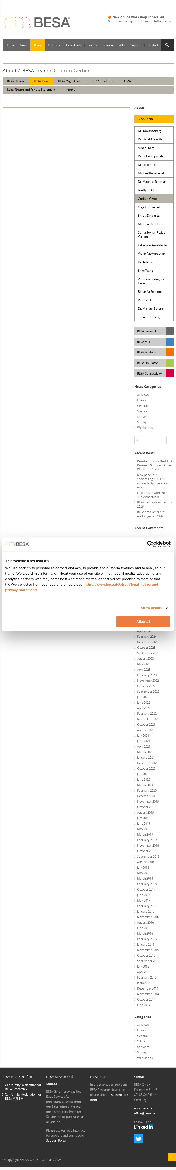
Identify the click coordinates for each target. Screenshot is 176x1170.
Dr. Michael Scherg (150, 308)
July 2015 (143, 966)
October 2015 (146, 955)
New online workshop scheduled (138, 17)
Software (143, 417)
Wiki (122, 45)
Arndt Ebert (146, 148)
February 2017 (147, 906)
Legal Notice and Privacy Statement (31, 89)
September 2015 (148, 961)
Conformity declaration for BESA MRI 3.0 (23, 1096)
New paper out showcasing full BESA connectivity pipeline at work (153, 481)
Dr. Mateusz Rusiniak (152, 182)
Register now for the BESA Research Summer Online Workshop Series (154, 465)
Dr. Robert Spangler (151, 156)
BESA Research (147, 331)
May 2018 (143, 873)
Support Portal (56, 1140)
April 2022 (143, 708)
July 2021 (143, 735)
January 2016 (145, 944)
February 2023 (147, 675)
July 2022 (143, 697)
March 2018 (145, 878)
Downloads (73, 45)
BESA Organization (70, 81)
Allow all (143, 621)
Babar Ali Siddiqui (150, 292)
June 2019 (143, 823)
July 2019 (143, 818)
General (142, 406)
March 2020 (145, 785)
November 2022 (148, 680)
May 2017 (143, 900)
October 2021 (146, 724)
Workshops (145, 428)
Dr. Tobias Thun (148, 262)
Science (108, 45)
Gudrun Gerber (148, 199)
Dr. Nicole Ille (147, 165)
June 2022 (143, 702)
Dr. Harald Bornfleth (151, 139)
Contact (153, 45)
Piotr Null (144, 300)
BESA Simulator (147, 363)
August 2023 (145, 658)
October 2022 (146, 686)
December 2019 (147, 796)
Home (9, 45)
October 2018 (146, 851)
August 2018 (145, 862)
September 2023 (148, 653)
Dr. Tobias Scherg (149, 131)
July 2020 (143, 774)
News (23, 45)
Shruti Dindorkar (149, 215)
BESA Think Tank (103, 81)
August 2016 (145, 922)
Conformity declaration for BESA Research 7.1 (23, 1087)
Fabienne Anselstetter (153, 245)
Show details (151, 608)
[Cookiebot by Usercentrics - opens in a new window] (150, 544)
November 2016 (148, 917)
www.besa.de (143, 1108)
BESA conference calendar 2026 (154, 504)
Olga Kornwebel (149, 207)
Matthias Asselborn (151, 224)
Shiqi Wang (145, 270)
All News (143, 395)
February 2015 (147, 977)
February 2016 (147, 939)
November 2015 (148, 950)
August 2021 (145, 730)
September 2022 (148, 691)
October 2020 (146, 768)
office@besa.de (144, 1113)
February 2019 (147, 840)
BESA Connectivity (149, 373)
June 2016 (143, 928)
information (163, 21)
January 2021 (145, 757)
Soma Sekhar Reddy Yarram (151, 234)
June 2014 (143, 1005)
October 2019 (146, 807)
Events (92, 45)
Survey (141, 422)
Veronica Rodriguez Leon (151, 281)
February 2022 (147, 713)
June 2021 (143, 741)
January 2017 (145, 911)
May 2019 (143, 829)
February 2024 (147, 636)
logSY (127, 81)
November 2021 (148, 719)
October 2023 (146, 647)
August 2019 (145, 812)
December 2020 (147, 763)
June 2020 (143, 779)
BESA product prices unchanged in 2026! (150, 514)
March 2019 (145, 834)
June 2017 (143, 895)
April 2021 (143, 746)
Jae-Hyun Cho (147, 190)
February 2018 (147, 884)
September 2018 (148, 856)
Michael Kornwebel (151, 173)
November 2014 (148, 994)
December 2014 (147, 988)
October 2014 (146, 999)
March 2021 (145, 752)
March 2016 (145, 933)
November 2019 (148, 801)
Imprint (70, 89)
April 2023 (143, 669)
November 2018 (148, 845)
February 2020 (147, 790)
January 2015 (145, 983)
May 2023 (143, 664)
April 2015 (143, 972)
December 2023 (147, 642)
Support (136, 45)
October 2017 (146, 889)
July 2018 (143, 867)
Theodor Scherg (149, 317)
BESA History (16, 81)
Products (54, 45)
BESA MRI (143, 342)
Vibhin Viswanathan (151, 253)
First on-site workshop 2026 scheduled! (152, 495)
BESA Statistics (147, 352)
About (37, 45)
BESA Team (35, 70)
